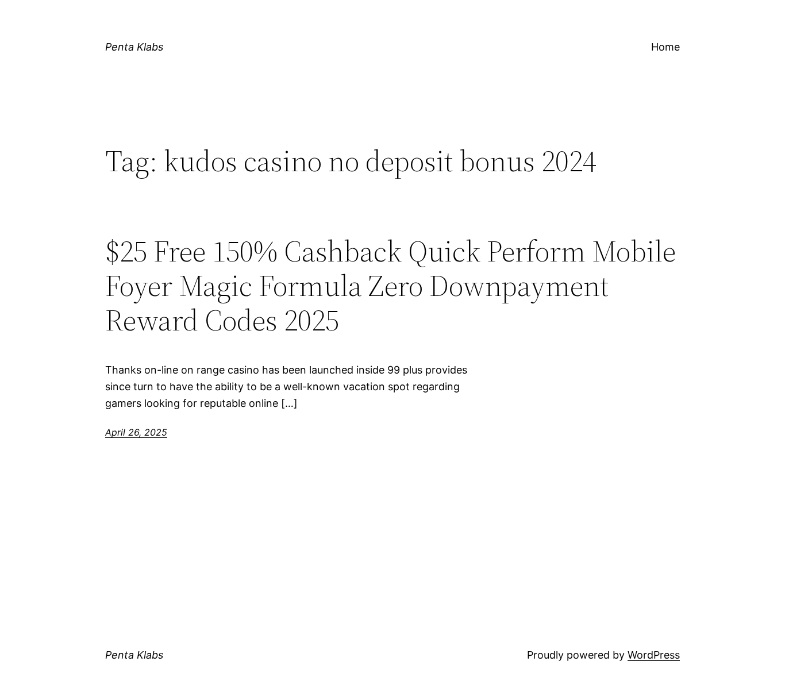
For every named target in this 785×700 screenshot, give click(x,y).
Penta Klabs (134, 47)
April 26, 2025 (136, 432)
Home (665, 47)
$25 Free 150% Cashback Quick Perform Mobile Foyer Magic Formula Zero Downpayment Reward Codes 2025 (390, 285)
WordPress (654, 655)
